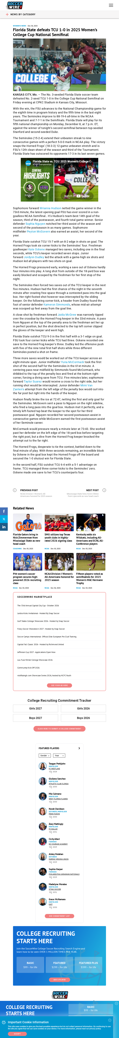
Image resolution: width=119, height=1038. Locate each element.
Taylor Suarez (33, 381)
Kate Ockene (36, 249)
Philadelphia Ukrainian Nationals (64, 874)
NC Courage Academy (58, 844)
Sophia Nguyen (35, 223)
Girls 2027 (35, 708)
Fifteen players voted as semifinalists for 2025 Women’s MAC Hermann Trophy (89, 578)
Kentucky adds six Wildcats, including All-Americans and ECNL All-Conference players (90, 539)
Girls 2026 (83, 708)
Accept (17, 1034)
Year (57, 755)
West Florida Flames (58, 799)
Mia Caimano (55, 793)
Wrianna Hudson (50, 208)
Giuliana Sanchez (57, 778)
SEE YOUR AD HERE (59, 685)
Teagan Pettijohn (57, 763)
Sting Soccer (55, 889)
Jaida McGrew (67, 314)
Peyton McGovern (38, 231)
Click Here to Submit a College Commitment (59, 729)
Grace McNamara (57, 899)
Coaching (17, 549)
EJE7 (51, 904)
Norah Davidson (56, 808)
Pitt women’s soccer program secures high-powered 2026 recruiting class (27, 578)
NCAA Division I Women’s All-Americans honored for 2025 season (59, 577)
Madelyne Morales (58, 884)
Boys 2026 (83, 718)
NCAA (47, 549)
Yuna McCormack (72, 362)
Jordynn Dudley (34, 257)
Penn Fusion (54, 814)
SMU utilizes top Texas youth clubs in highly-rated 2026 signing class (58, 537)
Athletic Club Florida (58, 784)
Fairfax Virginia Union (58, 859)
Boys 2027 (35, 718)
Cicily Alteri (54, 839)
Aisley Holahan (56, 854)
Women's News (19, 26)
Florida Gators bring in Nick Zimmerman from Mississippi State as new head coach (26, 539)
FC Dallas (53, 829)
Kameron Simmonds (57, 304)
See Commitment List (59, 916)
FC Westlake (54, 769)
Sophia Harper (56, 869)
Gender (43, 755)
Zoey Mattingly (56, 823)
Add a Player (59, 980)
